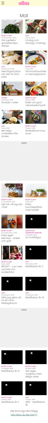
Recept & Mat (6, 36)
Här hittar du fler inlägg (24, 414)
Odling (4, 98)
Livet (27, 36)
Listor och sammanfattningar (33, 232)
